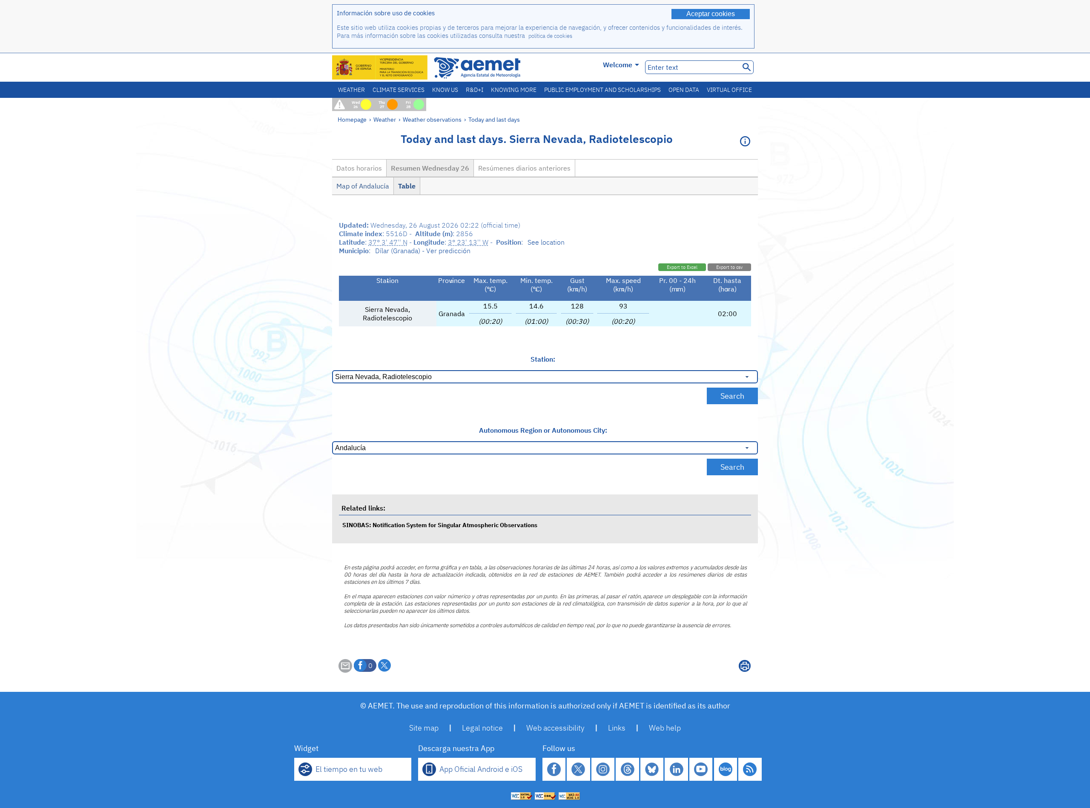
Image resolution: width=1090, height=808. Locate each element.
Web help (665, 728)
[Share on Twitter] (384, 665)
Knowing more (513, 90)
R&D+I (474, 90)
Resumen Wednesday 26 (430, 168)
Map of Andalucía (362, 186)
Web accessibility (555, 728)
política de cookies (550, 36)
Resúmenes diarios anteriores (524, 168)
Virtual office (729, 90)
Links (616, 728)
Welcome (617, 64)
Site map (424, 728)
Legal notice (482, 728)
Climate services (399, 90)
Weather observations (432, 119)
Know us (445, 90)
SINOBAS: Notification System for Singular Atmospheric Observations (439, 525)
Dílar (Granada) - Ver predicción (422, 250)
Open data (683, 90)
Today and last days (494, 119)
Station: (543, 359)
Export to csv (729, 267)
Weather (351, 90)
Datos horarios (359, 168)
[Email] (345, 670)
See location (546, 242)
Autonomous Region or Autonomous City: (543, 430)
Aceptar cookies (710, 13)
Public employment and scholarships (602, 90)
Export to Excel (682, 267)
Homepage (352, 119)
